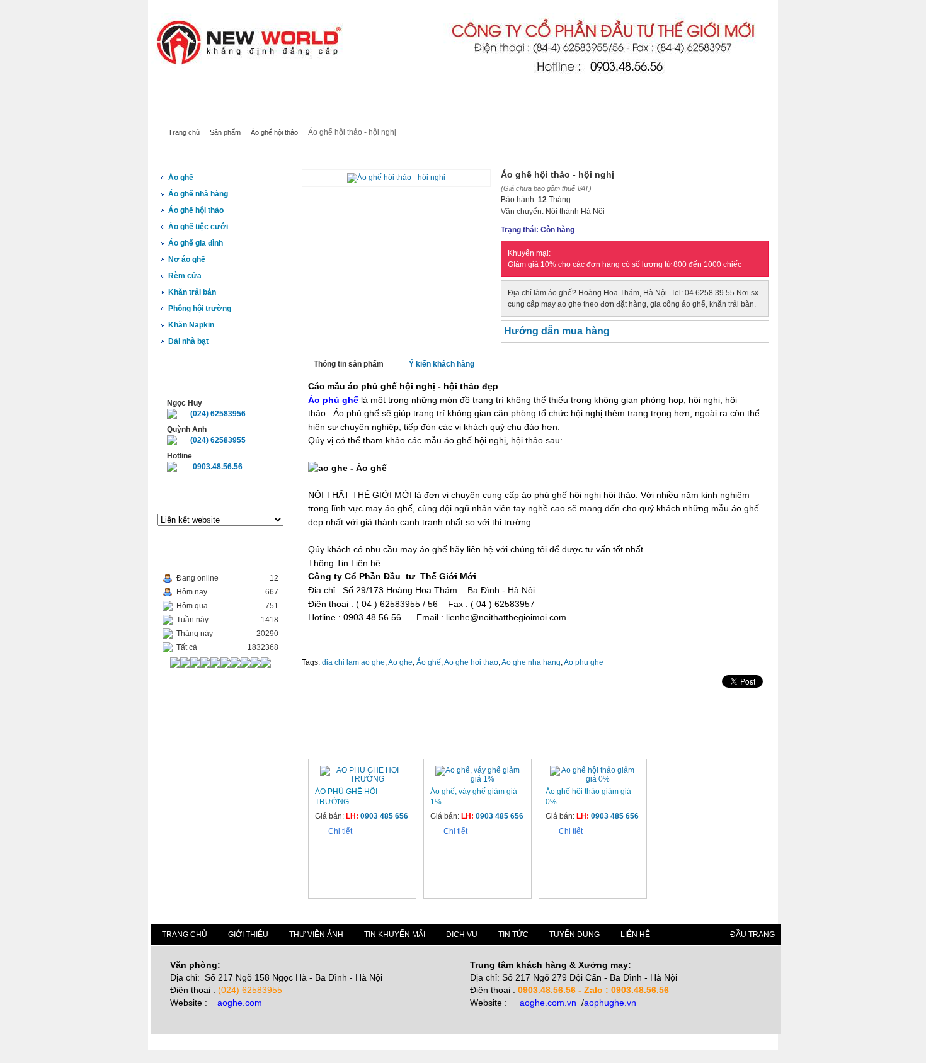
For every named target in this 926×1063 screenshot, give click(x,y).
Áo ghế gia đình (195, 243)
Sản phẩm (256, 112)
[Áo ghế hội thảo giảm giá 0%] (592, 779)
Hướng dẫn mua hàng (557, 331)
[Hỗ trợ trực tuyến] (172, 416)
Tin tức (439, 112)
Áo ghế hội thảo (274, 132)
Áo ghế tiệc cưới (198, 226)
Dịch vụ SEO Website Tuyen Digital (320, 94)
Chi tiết (340, 831)
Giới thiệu (322, 112)
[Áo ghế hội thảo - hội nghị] (396, 177)
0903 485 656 (384, 816)
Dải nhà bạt (188, 341)
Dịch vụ (383, 112)
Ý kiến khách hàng (441, 364)
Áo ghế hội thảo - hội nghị (362, 154)
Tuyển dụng (574, 934)
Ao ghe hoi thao (471, 662)
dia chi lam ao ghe (353, 662)
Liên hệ (494, 112)
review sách (237, 94)
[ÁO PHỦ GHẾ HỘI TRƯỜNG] (362, 779)
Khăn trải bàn (192, 292)
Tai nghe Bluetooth (183, 94)
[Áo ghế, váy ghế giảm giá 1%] (477, 779)
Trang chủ (187, 112)
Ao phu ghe (583, 662)
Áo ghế (180, 177)
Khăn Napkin (191, 325)
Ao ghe (400, 662)
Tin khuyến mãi (394, 934)
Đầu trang (752, 934)
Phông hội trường (199, 308)
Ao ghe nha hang (531, 662)
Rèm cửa (185, 275)
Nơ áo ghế (186, 259)
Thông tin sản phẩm (349, 364)
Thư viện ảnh (316, 934)
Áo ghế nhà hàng (198, 194)
